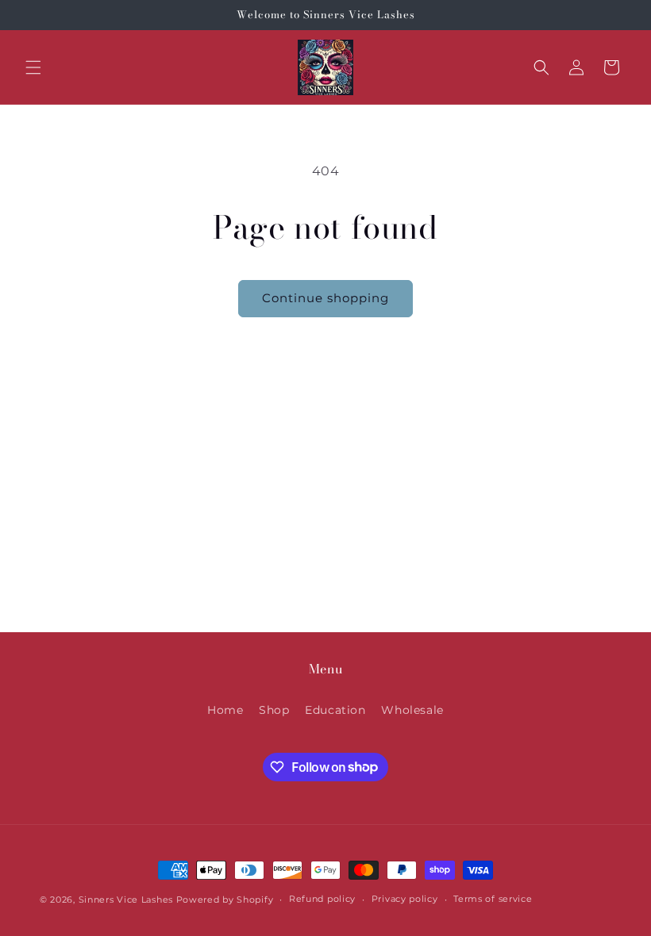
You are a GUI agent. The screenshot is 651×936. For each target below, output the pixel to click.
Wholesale (412, 710)
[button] (33, 67)
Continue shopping (325, 297)
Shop (274, 710)
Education (335, 710)
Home (225, 710)
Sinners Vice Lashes (126, 899)
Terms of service (492, 898)
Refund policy (322, 898)
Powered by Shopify (225, 899)
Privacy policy (405, 898)
